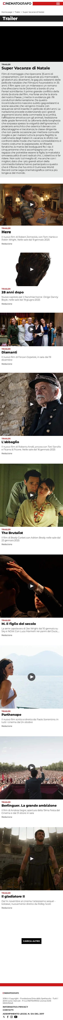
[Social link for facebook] (8, 1017)
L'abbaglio (10, 442)
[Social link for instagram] (11, 1017)
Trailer (17, 12)
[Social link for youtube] (15, 1017)
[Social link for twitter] (4, 1017)
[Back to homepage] (11, 993)
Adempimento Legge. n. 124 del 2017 (23, 1013)
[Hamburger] (58, 3)
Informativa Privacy (15, 1007)
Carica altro (31, 941)
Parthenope (11, 715)
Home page (7, 12)
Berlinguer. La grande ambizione (29, 805)
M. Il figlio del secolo (19, 624)
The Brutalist (12, 533)
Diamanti (9, 352)
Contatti (8, 1010)
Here (6, 232)
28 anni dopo (13, 292)
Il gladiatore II (13, 896)
